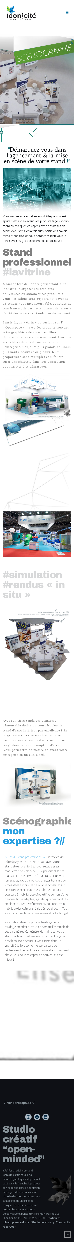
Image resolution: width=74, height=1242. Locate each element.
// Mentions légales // (19, 1103)
